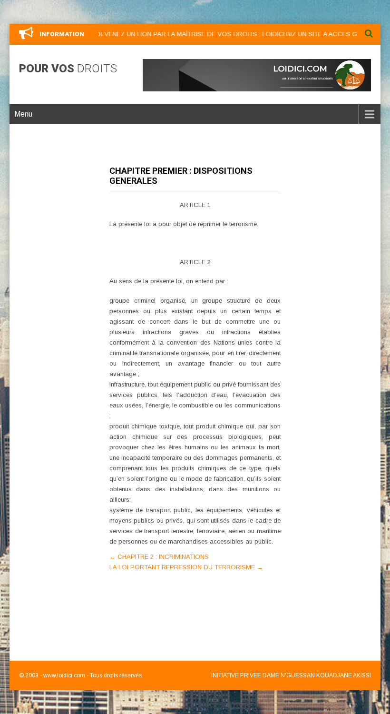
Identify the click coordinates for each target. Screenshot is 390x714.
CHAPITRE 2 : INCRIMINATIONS (159, 556)
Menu (23, 114)
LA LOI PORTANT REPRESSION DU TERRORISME (186, 567)
